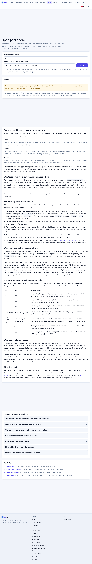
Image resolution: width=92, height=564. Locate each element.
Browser (77, 2)
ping (81, 375)
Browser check (36, 554)
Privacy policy (66, 519)
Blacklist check (36, 531)
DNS (36, 2)
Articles (34, 559)
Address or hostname (11, 55)
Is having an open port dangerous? (17, 441)
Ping (31, 2)
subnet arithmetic (10, 475)
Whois (26, 2)
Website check (36, 536)
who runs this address (11, 472)
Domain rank (36, 551)
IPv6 (83, 2)
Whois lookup (36, 522)
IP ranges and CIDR (38, 545)
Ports (49, 2)
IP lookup (19, 2)
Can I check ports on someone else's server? (21, 436)
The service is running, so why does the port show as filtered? (27, 418)
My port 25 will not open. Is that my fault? (19, 447)
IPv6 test (34, 557)
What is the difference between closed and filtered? (23, 424)
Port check (35, 534)
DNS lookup (35, 528)
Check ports (82, 65)
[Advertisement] (46, 23)
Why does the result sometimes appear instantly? (22, 453)
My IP (12, 2)
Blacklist (42, 2)
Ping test (35, 525)
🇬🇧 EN (83, 6)
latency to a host (9, 466)
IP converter (36, 542)
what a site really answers (13, 469)
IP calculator (36, 539)
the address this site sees (69, 240)
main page (38, 270)
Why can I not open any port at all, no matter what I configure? (27, 430)
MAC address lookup (38, 548)
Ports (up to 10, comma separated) (16, 61)
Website (55, 2)
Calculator (64, 2)
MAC (70, 2)
